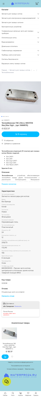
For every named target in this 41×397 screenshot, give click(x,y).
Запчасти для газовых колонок (12, 22)
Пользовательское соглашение (20, 365)
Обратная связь (29, 369)
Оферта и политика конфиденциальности (20, 362)
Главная (4, 70)
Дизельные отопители (10, 46)
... (34, 70)
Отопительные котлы (9, 38)
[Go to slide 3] (4, 116)
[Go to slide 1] (1, 116)
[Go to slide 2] (3, 116)
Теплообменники (8, 72)
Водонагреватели (8, 42)
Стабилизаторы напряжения (12, 51)
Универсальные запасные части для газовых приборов (17, 32)
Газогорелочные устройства (11, 27)
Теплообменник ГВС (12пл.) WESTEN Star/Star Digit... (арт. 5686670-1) (9, 346)
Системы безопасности (10, 59)
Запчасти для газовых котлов (20, 70)
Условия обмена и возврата (15, 369)
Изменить (17, 306)
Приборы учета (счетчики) (11, 55)
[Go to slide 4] (6, 116)
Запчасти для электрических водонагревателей (18, 18)
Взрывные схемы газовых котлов (13, 64)
